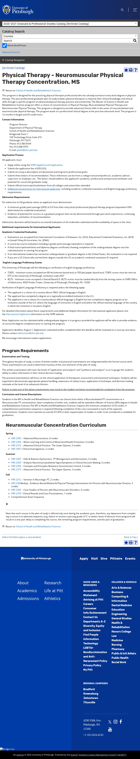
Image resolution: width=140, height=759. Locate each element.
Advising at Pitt (93, 599)
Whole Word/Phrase (16, 45)
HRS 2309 (16, 462)
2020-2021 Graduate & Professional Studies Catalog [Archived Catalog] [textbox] (46, 23)
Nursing (117, 644)
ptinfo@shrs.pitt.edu (27, 150)
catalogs (20, 754)
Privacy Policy (92, 665)
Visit (94, 558)
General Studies (122, 618)
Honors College (121, 631)
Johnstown (90, 698)
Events (130, 558)
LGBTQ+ (88, 647)
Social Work (119, 662)
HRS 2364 (16, 483)
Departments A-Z (94, 621)
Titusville (89, 702)
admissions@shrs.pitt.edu (31, 333)
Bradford (89, 689)
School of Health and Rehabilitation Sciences (38, 90)
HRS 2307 (16, 458)
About (23, 582)
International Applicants (18, 314)
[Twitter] (110, 722)
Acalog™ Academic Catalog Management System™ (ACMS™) (98, 754)
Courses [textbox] (8, 36)
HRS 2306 (16, 441)
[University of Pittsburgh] (31, 558)
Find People (90, 634)
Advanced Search (11, 52)
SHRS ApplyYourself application (46, 165)
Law (114, 636)
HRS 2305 (16, 438)
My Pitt (88, 669)
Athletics (52, 598)
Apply (84, 558)
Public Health (120, 657)
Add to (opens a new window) (21, 537)
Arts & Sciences (121, 587)
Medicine (117, 640)
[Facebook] (120, 722)
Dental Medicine (122, 605)
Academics (27, 590)
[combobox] (70, 24)
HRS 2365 (16, 489)
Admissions (28, 598)
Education (118, 609)
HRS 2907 (16, 448)
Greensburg (90, 693)
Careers (88, 604)
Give (104, 558)
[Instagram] (115, 722)
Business (117, 592)
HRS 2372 (16, 445)
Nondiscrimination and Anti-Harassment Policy (95, 657)
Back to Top (130, 537)
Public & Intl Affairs (124, 653)
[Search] (135, 40)
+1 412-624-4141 (93, 734)
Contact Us (90, 617)
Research (52, 582)
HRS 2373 (16, 469)
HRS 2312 (16, 479)
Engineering (119, 614)
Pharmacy (118, 649)
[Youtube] (110, 729)
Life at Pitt (53, 590)
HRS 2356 (16, 466)
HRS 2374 (16, 493)
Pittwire (116, 558)
